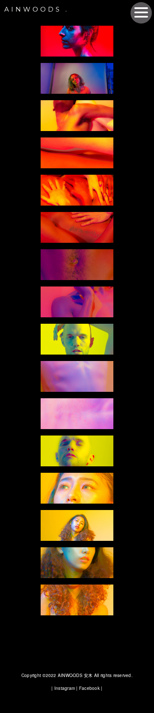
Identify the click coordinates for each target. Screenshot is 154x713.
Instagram (64, 688)
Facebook (89, 688)
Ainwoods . (36, 9)
